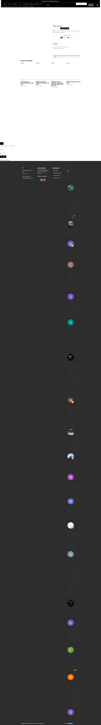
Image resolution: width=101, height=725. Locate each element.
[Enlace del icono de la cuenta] (97, 5)
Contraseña (2, 149)
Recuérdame (3, 153)
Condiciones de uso (57, 175)
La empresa (16, 6)
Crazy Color (5, 6)
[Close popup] (2, 143)
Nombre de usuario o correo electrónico (7, 145)
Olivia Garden (10, 6)
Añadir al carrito (64, 28)
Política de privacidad (57, 173)
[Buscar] (77, 6)
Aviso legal (55, 170)
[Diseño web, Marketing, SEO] (70, 723)
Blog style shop (31, 6)
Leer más (69, 183)
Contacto (20, 6)
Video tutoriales (25, 6)
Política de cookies (56, 177)
